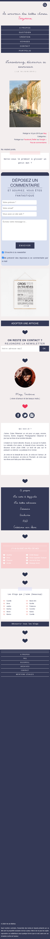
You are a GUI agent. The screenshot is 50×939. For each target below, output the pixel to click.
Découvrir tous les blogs (25, 624)
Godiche (9, 555)
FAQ (25, 521)
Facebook (27, 139)
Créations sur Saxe (25, 527)
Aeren (9, 612)
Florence (9, 560)
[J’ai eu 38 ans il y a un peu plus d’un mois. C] (25, 745)
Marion (9, 614)
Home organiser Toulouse (38, 558)
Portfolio (25, 50)
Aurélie (31, 603)
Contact (25, 46)
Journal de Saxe (34, 560)
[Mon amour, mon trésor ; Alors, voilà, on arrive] (25, 692)
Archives (25, 515)
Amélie (9, 563)
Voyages (25, 41)
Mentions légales (25, 674)
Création (25, 37)
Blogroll (25, 662)
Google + (43, 139)
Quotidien (25, 32)
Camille (9, 601)
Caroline (32, 609)
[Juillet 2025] (25, 772)
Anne (8, 558)
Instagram (32, 415)
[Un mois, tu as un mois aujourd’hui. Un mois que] (25, 825)
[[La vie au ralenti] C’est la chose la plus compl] (25, 878)
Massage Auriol (34, 563)
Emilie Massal (33, 555)
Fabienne (32, 606)
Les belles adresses (25, 502)
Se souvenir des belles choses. (25, 15)
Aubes (31, 612)
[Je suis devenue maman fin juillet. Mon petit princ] (25, 718)
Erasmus (25, 508)
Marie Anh (32, 601)
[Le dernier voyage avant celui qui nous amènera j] (25, 852)
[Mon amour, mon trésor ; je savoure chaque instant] (25, 905)
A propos (25, 27)
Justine (9, 606)
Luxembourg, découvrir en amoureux (26, 64)
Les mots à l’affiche (25, 496)
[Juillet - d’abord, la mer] (25, 798)
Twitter (34, 139)
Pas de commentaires (38, 142)
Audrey (9, 609)
